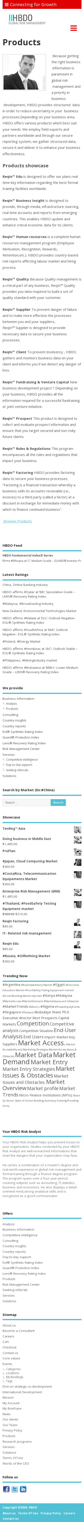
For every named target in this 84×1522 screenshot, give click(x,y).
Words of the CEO (16, 1463)
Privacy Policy (12, 1430)
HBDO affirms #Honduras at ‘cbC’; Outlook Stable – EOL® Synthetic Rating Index (40, 651)
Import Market (56, 1037)
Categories (13, 1369)
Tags (9, 1381)
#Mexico (34, 1006)
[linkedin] (23, 1493)
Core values (11, 1358)
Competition (33, 1023)
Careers (8, 1336)
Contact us (10, 1353)
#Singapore (12, 1012)
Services (9, 754)
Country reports (14, 726)
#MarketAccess (12, 1001)
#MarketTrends (15, 1006)
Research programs (17, 1441)
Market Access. (42, 1042)
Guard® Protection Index (21, 737)
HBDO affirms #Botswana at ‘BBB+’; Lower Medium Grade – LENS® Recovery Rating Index (40, 669)
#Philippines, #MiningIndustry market (30, 660)
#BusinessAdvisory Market (36, 985)
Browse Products (17, 521)
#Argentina (11, 984)
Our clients (10, 1419)
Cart (6, 1342)
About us (9, 1325)
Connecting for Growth (33, 4)
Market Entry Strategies (29, 1069)
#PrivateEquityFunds (67, 1006)
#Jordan (37, 995)
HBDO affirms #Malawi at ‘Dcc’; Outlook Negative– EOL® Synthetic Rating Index (39, 620)
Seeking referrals (17, 770)
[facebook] (6, 1493)
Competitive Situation (36, 1030)
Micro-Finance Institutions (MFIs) (45, 1095)
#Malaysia (64, 995)
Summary (50, 1100)
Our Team (10, 1425)
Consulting (10, 715)
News (6, 1414)
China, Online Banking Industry (25, 585)
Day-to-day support (19, 765)
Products (12, 709)
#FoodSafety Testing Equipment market (49, 990)
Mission (8, 1397)
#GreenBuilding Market (17, 995)
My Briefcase (12, 1408)
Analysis (11, 704)
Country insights (14, 720)
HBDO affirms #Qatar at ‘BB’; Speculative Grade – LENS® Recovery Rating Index (39, 594)
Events (7, 1364)
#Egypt (59, 984)
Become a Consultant (19, 1331)
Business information (18, 698)
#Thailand (28, 1012)
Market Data (33, 1054)
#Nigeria (47, 1006)
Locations (12, 1373)
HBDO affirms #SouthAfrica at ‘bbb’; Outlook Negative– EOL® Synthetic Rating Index (35, 632)
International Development (22, 1392)
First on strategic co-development (27, 1386)
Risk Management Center (21, 749)
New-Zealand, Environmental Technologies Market (39, 611)
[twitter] (14, 1493)
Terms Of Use (13, 1458)
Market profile (43, 1088)
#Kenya (49, 995)
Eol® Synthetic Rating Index (23, 732)
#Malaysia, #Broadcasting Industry (28, 604)
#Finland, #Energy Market (21, 641)
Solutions (9, 776)
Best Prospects (45, 1017)
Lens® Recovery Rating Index (24, 743)
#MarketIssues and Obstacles (61, 1001)
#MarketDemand (32, 1001)
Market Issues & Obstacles (39, 1071)
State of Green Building (29, 1100)
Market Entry (49, 1062)
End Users (33, 1036)
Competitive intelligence (22, 760)
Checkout (9, 1347)
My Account (11, 1403)
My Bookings (14, 1377)
